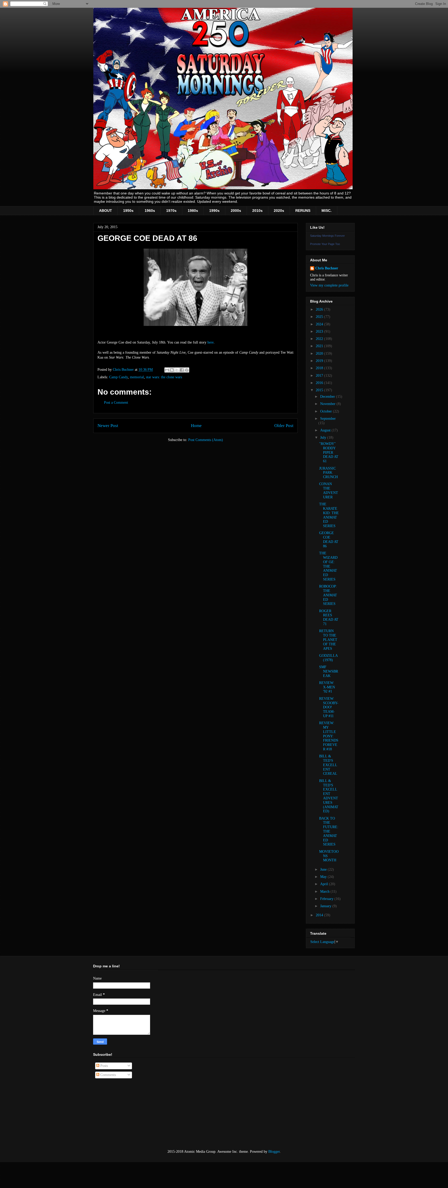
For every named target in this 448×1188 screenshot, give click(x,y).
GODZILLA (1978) (328, 658)
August (326, 430)
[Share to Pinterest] (186, 370)
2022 (320, 339)
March (325, 891)
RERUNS (302, 210)
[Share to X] (176, 370)
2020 (320, 353)
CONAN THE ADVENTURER (328, 490)
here (210, 342)
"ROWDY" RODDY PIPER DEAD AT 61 (328, 452)
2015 (320, 390)
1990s (214, 210)
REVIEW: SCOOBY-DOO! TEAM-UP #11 (328, 707)
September (328, 419)
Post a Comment (116, 402)
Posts (103, 1066)
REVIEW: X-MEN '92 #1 (327, 687)
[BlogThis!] (171, 370)
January (326, 906)
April (324, 884)
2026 (320, 309)
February (327, 899)
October (326, 411)
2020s (279, 210)
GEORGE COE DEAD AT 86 (328, 539)
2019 (320, 361)
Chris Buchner (326, 268)
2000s (236, 210)
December (328, 397)
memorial (137, 377)
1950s (128, 210)
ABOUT (105, 210)
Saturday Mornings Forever (327, 235)
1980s (193, 210)
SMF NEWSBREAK (328, 671)
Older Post (283, 425)
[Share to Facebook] (181, 370)
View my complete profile (329, 285)
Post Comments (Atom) (205, 440)
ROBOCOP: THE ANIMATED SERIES (328, 595)
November (328, 404)
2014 (320, 915)
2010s (257, 210)
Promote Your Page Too (325, 244)
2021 (320, 346)
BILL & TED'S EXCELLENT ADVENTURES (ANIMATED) (328, 796)
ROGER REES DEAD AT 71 (328, 617)
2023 (320, 331)
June (324, 869)
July (323, 437)
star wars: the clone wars (164, 377)
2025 (320, 317)
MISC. (326, 210)
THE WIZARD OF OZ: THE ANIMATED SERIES (328, 566)
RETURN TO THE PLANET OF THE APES (328, 639)
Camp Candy (118, 377)
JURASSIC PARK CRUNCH (328, 472)
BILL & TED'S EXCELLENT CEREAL (328, 764)
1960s (150, 210)
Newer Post (107, 425)
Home (196, 425)
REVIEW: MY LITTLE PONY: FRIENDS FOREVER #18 (328, 736)
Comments (107, 1075)
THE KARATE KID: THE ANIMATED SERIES (329, 515)
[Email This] (167, 370)
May (324, 877)
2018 (320, 368)
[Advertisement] (119, 1114)
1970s (171, 210)
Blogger (274, 1152)
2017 (320, 376)
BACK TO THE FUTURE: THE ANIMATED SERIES (328, 831)
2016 (320, 383)
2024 (320, 324)
